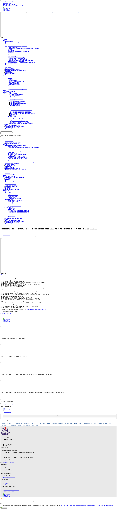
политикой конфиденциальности (68, 505)
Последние (59, 415)
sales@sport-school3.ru (8, 484)
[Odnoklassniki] (6, 8)
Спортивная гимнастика (5, 313)
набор (110, 423)
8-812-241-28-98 (6, 481)
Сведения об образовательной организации (13, 5)
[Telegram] (5, 9)
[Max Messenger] (7, 10)
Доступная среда (7, 3)
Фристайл (75, 423)
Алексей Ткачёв (35, 425)
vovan (6, 231)
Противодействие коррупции (9, 4)
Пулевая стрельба (27, 423)
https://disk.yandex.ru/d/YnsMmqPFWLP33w (36, 309)
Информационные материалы (57, 423)
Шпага (95, 423)
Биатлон (33, 423)
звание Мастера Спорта (102, 423)
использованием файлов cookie (105, 505)
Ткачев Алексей (4, 425)
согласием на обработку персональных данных (86, 505)
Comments (3, 274)
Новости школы (4, 275)
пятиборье (19, 425)
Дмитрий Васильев (68, 423)
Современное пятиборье (87, 423)
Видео (80, 423)
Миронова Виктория (26, 425)
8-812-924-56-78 (6, 483)
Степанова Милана (12, 425)
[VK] (4, 7)
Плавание (3, 423)
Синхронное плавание (41, 423)
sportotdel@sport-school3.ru (9, 477)
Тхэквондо (48, 423)
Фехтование (9, 423)
